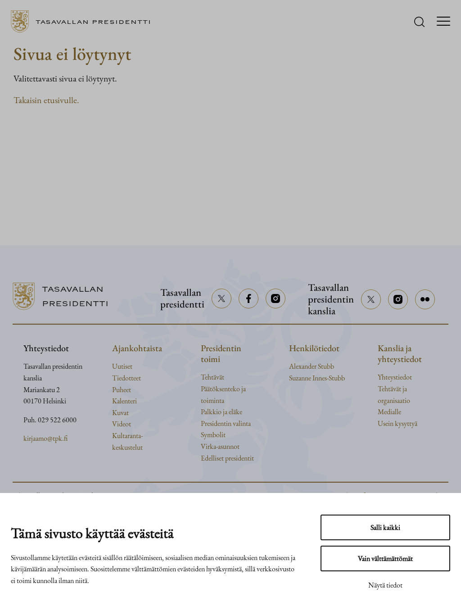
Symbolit (213, 434)
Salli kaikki (385, 527)
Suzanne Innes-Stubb (317, 378)
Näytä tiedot (385, 585)
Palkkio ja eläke (221, 411)
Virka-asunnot (220, 446)
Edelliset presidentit (227, 458)
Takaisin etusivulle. (46, 100)
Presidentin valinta (226, 423)
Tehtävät (212, 377)
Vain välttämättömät (385, 558)
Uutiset (122, 366)
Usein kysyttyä (397, 423)
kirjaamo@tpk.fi (45, 438)
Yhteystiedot (395, 377)
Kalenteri (124, 401)
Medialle (389, 411)
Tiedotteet (126, 378)
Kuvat (120, 412)
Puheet (121, 389)
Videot (121, 424)
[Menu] (443, 22)
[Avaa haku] (419, 22)
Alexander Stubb (311, 366)
